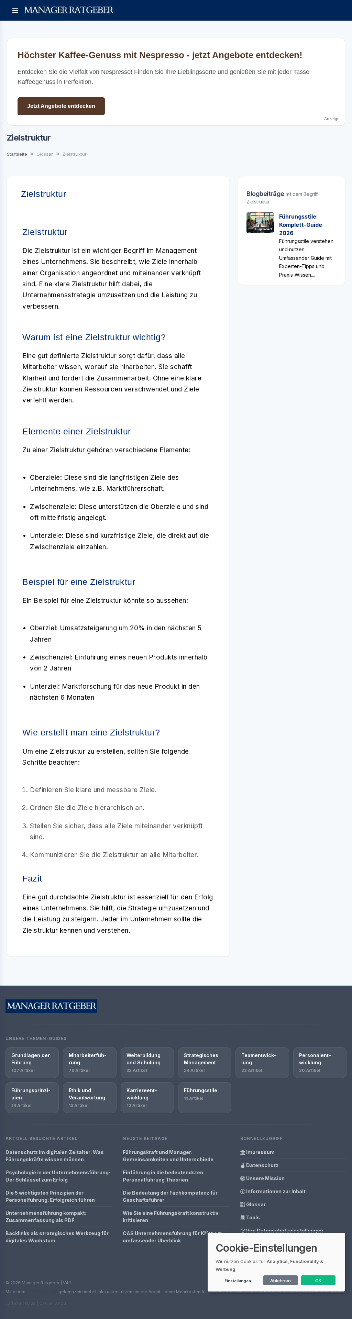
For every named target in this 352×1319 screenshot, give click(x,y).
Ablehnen (280, 1280)
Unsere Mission (265, 1178)
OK (318, 1280)
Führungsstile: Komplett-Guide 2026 (300, 224)
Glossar (255, 1204)
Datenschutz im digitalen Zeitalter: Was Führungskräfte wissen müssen (55, 1155)
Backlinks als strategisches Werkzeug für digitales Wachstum (57, 1236)
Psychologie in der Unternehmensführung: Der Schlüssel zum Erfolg (58, 1176)
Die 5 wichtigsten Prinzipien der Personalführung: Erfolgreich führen (50, 1196)
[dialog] (276, 1262)
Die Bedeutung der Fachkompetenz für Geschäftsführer (170, 1196)
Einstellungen (237, 1280)
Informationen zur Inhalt (275, 1191)
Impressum (260, 1152)
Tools (252, 1217)
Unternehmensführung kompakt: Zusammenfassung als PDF (46, 1216)
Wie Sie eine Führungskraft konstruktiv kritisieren (170, 1216)
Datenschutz (261, 1165)
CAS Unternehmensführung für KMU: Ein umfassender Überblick (172, 1236)
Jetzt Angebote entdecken (61, 106)
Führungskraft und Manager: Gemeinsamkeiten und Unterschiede (168, 1155)
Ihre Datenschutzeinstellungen (284, 1230)
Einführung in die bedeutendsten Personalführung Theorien (163, 1176)
